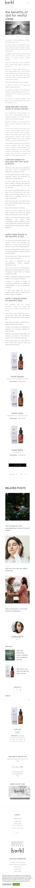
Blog (11, 7)
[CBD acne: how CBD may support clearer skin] (17, 549)
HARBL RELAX (17, 413)
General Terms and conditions (17, 864)
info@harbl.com (17, 818)
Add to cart (17, 361)
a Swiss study (16, 69)
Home (7, 7)
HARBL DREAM (17, 376)
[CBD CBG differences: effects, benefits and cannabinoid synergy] (10, 655)
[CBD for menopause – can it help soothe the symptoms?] (17, 589)
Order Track (17, 869)
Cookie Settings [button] (7, 884)
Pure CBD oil (17, 452)
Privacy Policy (17, 867)
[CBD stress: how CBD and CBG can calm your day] (10, 671)
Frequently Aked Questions (17, 862)
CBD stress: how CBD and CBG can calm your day (23, 671)
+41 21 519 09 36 (17, 828)
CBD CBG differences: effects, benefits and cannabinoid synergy (22, 655)
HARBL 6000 (17, 450)
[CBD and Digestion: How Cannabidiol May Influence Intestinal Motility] (17, 507)
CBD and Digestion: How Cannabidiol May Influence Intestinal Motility (17, 528)
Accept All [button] (16, 884)
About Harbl (17, 871)
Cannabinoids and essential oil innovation (17, 378)
